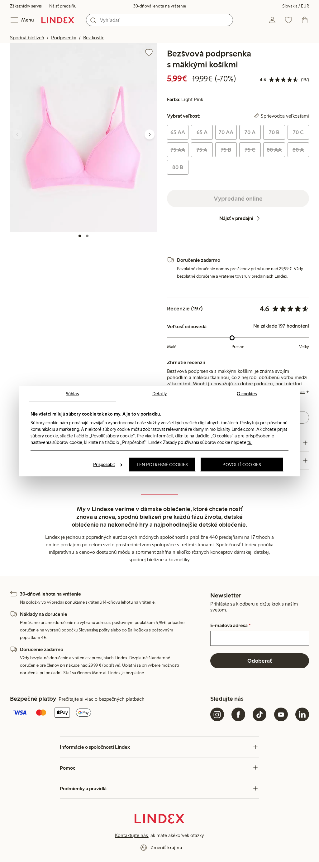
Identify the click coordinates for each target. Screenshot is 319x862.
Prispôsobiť (104, 464)
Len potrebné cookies (162, 464)
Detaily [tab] (159, 393)
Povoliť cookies (241, 464)
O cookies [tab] (247, 393)
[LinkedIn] (302, 714)
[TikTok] (259, 714)
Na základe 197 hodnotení (281, 326)
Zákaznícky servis (26, 6)
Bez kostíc (93, 38)
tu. (249, 442)
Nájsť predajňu (62, 6)
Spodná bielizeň (27, 38)
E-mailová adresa (230, 625)
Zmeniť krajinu (166, 847)
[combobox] (159, 20)
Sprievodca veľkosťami (285, 116)
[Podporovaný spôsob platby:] (109, 713)
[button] (83, 137)
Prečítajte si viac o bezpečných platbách (102, 699)
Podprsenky (63, 38)
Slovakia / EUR (295, 6)
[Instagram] (217, 714)
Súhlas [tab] (72, 393)
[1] (79, 236)
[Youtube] (281, 714)
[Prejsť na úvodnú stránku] (57, 19)
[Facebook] (238, 714)
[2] (87, 236)
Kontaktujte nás (131, 835)
